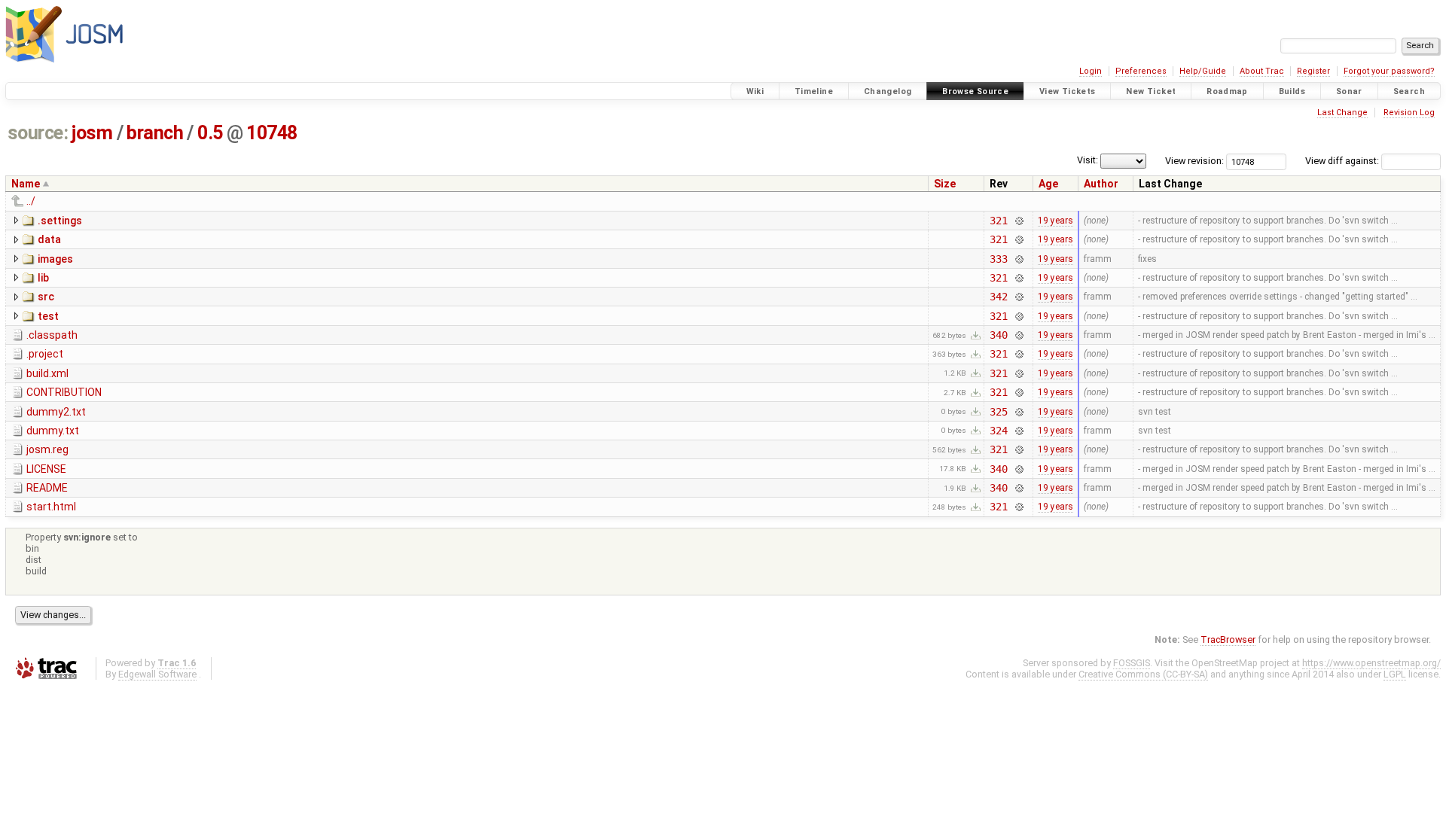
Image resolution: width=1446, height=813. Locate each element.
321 (999, 221)
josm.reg (47, 449)
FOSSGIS (1131, 662)
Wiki (755, 91)
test (48, 316)
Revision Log (1409, 112)
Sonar (1349, 91)
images (55, 259)
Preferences (1141, 71)
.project (44, 354)
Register (1313, 71)
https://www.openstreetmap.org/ (1371, 662)
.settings (60, 221)
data (49, 239)
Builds (1292, 91)
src (46, 297)
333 (999, 259)
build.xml (47, 373)
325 (999, 412)
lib (43, 278)
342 (999, 297)
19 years (1055, 220)
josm (92, 133)
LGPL (1394, 674)
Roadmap (1227, 91)
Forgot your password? (1389, 71)
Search (1409, 91)
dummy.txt (52, 431)
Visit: (1087, 160)
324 (999, 431)
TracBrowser (1227, 639)
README (47, 488)
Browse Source (975, 91)
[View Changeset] (1018, 221)
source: (38, 133)
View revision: (1194, 160)
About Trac (1262, 71)
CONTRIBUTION (64, 392)
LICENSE (46, 469)
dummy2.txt (56, 412)
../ (30, 201)
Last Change (1342, 112)
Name (25, 184)
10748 (271, 133)
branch (155, 133)
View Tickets (1067, 91)
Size (945, 184)
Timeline (814, 91)
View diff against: (1343, 160)
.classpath (52, 335)
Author (1101, 184)
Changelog (887, 91)
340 (999, 335)
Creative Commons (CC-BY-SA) (1143, 674)
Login (1090, 71)
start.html (51, 507)
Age (1048, 184)
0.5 (210, 133)
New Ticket (1151, 91)
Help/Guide (1202, 71)
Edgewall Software (157, 674)
